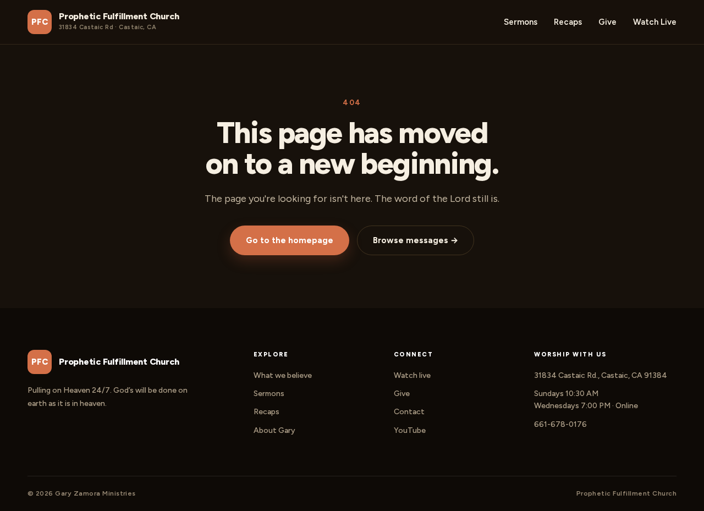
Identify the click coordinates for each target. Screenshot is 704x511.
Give (607, 22)
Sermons (520, 22)
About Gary (274, 430)
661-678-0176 (560, 424)
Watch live (412, 375)
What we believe (283, 375)
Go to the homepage (289, 240)
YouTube (410, 430)
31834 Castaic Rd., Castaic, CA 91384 (600, 375)
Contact (409, 411)
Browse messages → (415, 240)
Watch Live (654, 22)
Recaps (568, 22)
